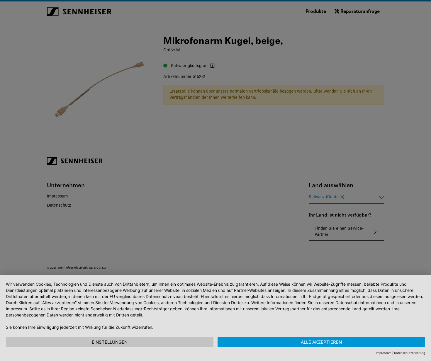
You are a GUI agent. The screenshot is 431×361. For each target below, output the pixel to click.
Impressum (383, 353)
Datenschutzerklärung (409, 353)
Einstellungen (110, 342)
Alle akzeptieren (321, 342)
